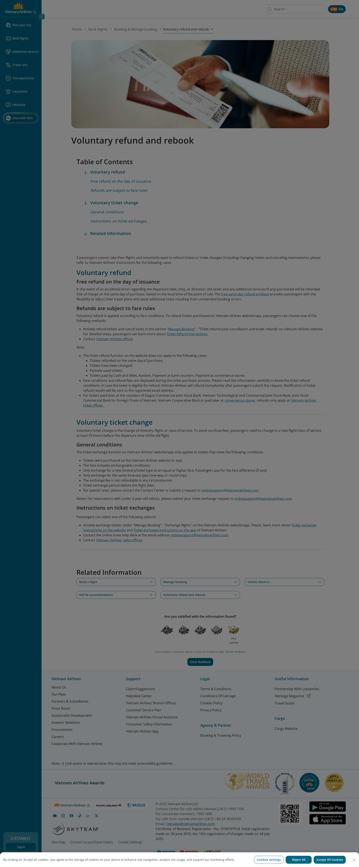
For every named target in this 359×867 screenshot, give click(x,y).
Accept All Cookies (329, 860)
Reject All (298, 860)
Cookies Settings (269, 860)
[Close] (354, 860)
